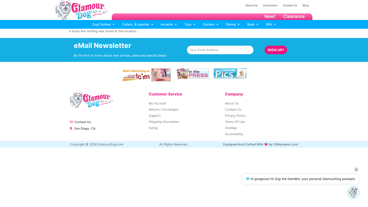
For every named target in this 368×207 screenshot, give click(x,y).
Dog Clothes (101, 24)
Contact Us (233, 109)
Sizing (153, 128)
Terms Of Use (235, 122)
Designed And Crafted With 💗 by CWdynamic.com (260, 144)
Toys (187, 24)
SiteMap (231, 128)
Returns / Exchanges (163, 109)
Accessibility (234, 134)
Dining (231, 24)
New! (269, 16)
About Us (232, 103)
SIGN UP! (276, 50)
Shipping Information (164, 122)
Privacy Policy (235, 115)
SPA (269, 24)
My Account (157, 103)
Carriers (209, 24)
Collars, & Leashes (135, 24)
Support (155, 115)
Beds (251, 24)
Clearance (294, 16)
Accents (167, 24)
